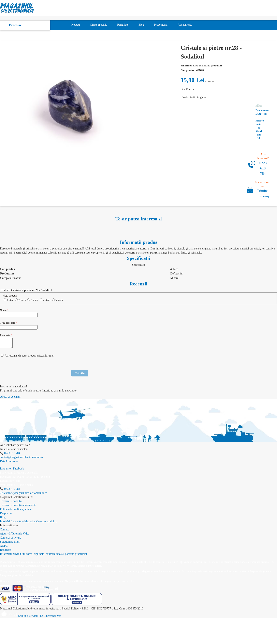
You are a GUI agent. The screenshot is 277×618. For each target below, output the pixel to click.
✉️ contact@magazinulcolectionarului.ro (23, 492)
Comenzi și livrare (10, 537)
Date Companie (9, 461)
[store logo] (17, 8)
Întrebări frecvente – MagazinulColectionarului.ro (28, 521)
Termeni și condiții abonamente (18, 505)
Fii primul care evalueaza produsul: (201, 65)
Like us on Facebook (12, 468)
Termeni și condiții (11, 501)
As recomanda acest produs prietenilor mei (29, 355)
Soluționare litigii (10, 541)
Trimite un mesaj (262, 193)
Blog (2, 517)
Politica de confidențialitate (15, 509)
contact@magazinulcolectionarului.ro (21, 457)
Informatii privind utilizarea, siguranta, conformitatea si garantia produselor (43, 553)
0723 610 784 (263, 168)
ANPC (4, 545)
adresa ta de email (10, 396)
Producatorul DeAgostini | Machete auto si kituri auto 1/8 (259, 124)
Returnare (5, 549)
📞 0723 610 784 (10, 453)
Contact (4, 529)
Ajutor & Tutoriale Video (14, 533)
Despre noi (6, 513)
